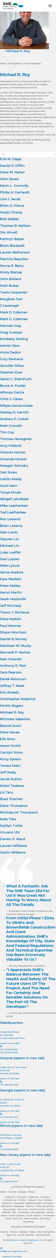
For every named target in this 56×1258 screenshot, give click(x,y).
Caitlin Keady (11, 479)
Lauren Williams (13, 846)
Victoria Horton (13, 452)
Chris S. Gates (11, 399)
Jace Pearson (11, 672)
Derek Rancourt (13, 679)
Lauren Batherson (15, 252)
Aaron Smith (10, 746)
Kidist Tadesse (12, 786)
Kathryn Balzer (12, 239)
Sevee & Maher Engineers (24, 1240)
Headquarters (11, 1023)
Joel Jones (8, 472)
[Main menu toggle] (50, 6)
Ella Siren (7, 739)
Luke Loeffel (10, 552)
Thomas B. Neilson (15, 226)
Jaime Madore (11, 572)
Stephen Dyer (11, 372)
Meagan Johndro (14, 466)
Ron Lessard (10, 519)
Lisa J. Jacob (10, 199)
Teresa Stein (10, 766)
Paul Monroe (10, 626)
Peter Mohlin (10, 619)
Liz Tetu (6, 792)
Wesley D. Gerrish (14, 412)
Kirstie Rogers (11, 706)
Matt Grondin (11, 426)
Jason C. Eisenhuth (16, 379)
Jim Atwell (8, 232)
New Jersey (25, 1155)
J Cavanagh (9, 306)
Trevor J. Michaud (14, 612)
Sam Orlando (11, 659)
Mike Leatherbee (14, 506)
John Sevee (9, 179)
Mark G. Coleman (14, 319)
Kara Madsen (10, 579)
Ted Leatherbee (13, 512)
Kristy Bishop (11, 272)
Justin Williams (13, 852)
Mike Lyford (9, 566)
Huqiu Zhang (11, 212)
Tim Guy (7, 432)
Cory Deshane (11, 359)
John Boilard (10, 279)
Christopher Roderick (17, 699)
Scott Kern (8, 486)
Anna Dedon (10, 352)
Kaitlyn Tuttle (11, 826)
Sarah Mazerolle (13, 599)
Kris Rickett (9, 692)
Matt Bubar (9, 286)
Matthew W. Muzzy (15, 646)
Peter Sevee (10, 732)
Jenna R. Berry (12, 266)
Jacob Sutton (11, 779)
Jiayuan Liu (9, 539)
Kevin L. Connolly (14, 186)
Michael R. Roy (12, 712)
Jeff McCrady (10, 606)
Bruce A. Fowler (13, 386)
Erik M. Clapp (10, 159)
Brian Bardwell (12, 246)
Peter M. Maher (12, 172)
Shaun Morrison (13, 632)
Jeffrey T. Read (12, 686)
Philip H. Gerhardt (15, 192)
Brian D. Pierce (12, 206)
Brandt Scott (10, 726)
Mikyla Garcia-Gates (16, 406)
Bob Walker (9, 219)
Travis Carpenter (13, 292)
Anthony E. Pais (13, 666)
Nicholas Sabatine (15, 719)
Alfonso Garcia (12, 392)
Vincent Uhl (10, 832)
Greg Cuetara (11, 332)
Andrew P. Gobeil (14, 419)
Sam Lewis (9, 532)
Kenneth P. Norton (15, 652)
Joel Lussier (9, 559)
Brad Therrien (11, 799)
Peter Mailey (10, 586)
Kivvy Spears (10, 759)
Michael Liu (9, 546)
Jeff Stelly (8, 772)
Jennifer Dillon (12, 366)
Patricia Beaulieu (14, 259)
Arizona (22, 1058)
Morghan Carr (11, 299)
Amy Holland (10, 446)
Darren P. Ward (12, 839)
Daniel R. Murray (13, 639)
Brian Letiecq (11, 526)
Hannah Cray (10, 326)
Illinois (21, 1126)
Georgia (22, 1090)
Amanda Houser (13, 459)
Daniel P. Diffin (12, 166)
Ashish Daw (10, 346)
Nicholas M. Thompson (19, 812)
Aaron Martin (11, 592)
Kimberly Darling (14, 339)
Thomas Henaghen (16, 439)
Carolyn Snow (11, 752)
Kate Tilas (8, 819)
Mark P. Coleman (14, 312)
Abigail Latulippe (14, 499)
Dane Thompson (14, 806)
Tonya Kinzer (10, 492)
